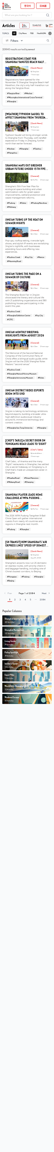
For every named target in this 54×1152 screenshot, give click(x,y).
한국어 (27, 5)
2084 (43, 599)
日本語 (43, 5)
